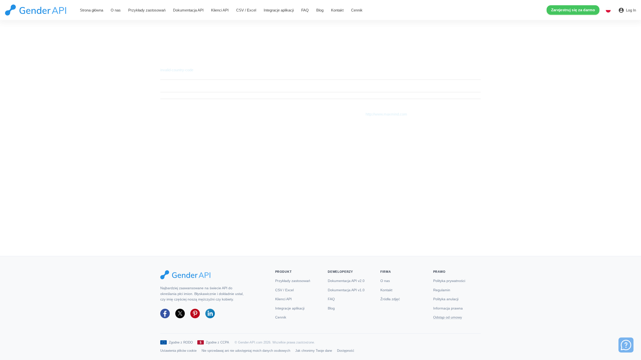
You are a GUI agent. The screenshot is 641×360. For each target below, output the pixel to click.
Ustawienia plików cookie (178, 350)
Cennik (357, 10)
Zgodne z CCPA (217, 342)
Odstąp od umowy (447, 317)
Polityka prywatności (449, 281)
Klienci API (220, 10)
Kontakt (337, 10)
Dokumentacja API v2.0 (346, 281)
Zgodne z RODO (181, 342)
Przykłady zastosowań (147, 10)
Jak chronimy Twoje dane (313, 350)
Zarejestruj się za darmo (573, 10)
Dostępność (345, 350)
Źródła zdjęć (390, 299)
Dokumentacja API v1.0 (346, 290)
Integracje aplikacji (279, 10)
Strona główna (91, 10)
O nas (116, 10)
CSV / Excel (246, 10)
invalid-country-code (176, 70)
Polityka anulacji (445, 299)
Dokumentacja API (188, 10)
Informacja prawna (448, 308)
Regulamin (441, 290)
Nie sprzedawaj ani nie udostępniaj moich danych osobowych (246, 350)
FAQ (305, 10)
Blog (320, 10)
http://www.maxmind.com (386, 114)
